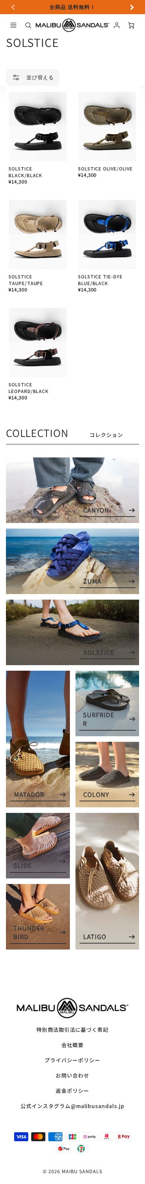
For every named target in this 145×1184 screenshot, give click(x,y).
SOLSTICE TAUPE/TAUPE (26, 279)
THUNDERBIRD (28, 932)
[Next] (131, 7)
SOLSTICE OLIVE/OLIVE (105, 168)
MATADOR (29, 794)
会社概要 (72, 1045)
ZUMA (92, 581)
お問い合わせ (72, 1075)
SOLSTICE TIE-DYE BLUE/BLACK (100, 279)
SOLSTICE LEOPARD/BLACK (29, 387)
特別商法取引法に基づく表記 (72, 1029)
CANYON (96, 510)
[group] (73, 7)
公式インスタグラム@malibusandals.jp (72, 1106)
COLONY (96, 794)
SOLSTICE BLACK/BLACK (26, 171)
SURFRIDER (98, 719)
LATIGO (94, 936)
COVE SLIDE (22, 861)
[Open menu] (13, 25)
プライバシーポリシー (72, 1060)
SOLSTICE (98, 652)
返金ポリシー (72, 1090)
